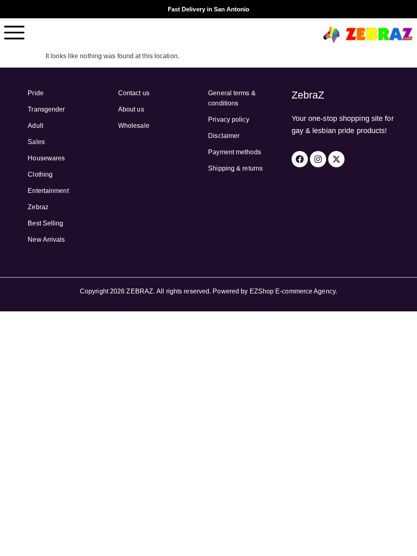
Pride (36, 93)
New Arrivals (46, 239)
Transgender (46, 109)
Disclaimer (223, 135)
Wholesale (133, 125)
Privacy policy (228, 119)
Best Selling (45, 223)
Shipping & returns (235, 168)
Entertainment (48, 190)
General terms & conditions (232, 98)
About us (131, 109)
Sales (36, 141)
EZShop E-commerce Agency (293, 291)
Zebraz (38, 207)
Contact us (133, 93)
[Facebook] (300, 159)
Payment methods (234, 152)
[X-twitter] (336, 159)
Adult (35, 125)
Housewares (46, 158)
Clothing (40, 174)
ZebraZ (308, 95)
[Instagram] (318, 159)
